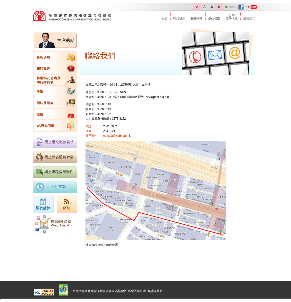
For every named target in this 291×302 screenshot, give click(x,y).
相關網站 (197, 18)
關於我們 (55, 68)
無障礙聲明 (155, 291)
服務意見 (249, 18)
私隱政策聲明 (137, 291)
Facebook (240, 7)
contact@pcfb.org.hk (117, 135)
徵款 (55, 91)
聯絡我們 (179, 18)
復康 (55, 114)
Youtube (251, 7)
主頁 (165, 18)
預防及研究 (55, 102)
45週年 (55, 125)
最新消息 (55, 57)
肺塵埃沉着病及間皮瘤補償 (55, 80)
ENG (233, 7)
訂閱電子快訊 (232, 17)
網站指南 (214, 18)
